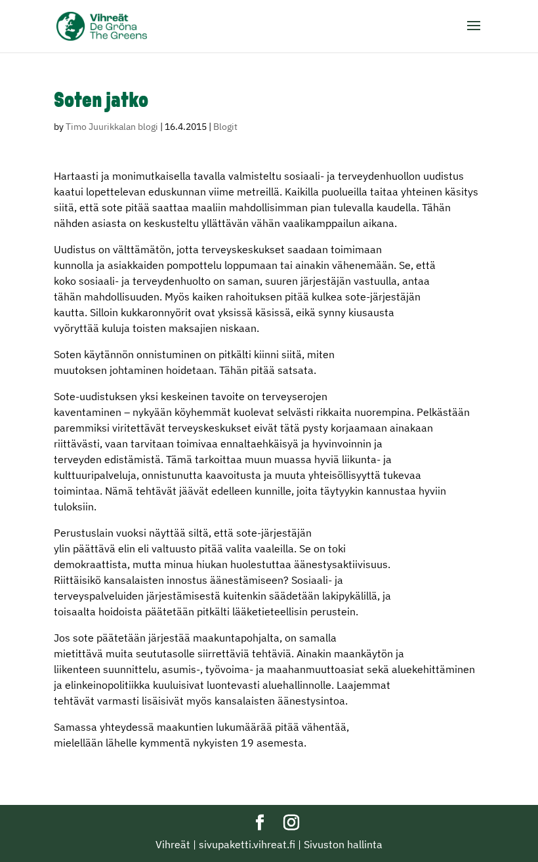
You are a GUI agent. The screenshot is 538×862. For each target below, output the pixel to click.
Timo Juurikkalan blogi (112, 127)
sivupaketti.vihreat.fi (247, 844)
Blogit (225, 127)
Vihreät (172, 844)
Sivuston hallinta (343, 844)
